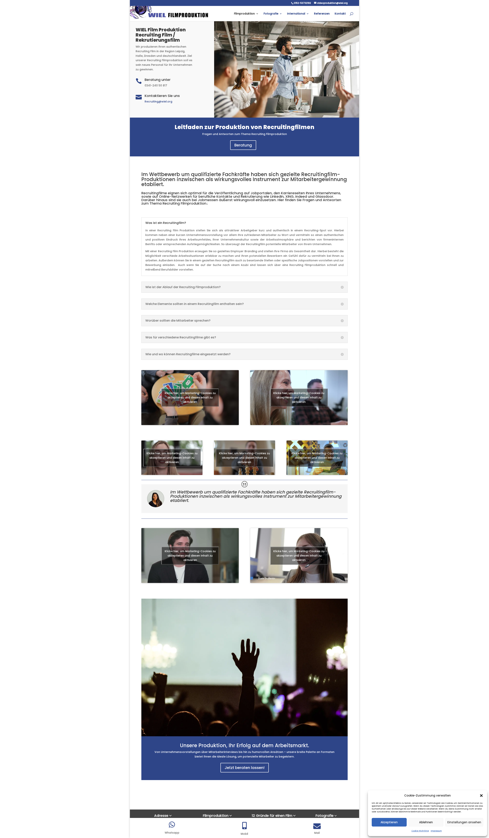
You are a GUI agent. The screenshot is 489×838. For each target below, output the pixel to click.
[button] (481, 795)
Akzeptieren (389, 822)
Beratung (243, 145)
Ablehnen (426, 822)
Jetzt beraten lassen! (245, 767)
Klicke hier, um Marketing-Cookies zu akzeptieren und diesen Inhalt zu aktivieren (190, 397)
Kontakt (340, 13)
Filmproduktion (244, 13)
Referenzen (322, 13)
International (296, 13)
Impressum (436, 830)
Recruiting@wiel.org (158, 101)
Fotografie (271, 13)
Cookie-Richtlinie (420, 830)
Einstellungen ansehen (464, 822)
